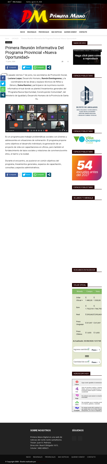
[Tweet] (27, 67)
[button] (99, 32)
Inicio (7, 38)
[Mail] (100, 2)
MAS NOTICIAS (56, 32)
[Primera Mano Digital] (53, 16)
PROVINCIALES (44, 32)
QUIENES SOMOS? (70, 32)
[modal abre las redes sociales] (49, 67)
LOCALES (15, 38)
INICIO (22, 32)
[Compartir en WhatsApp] (39, 67)
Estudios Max (41, 461)
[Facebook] (95, 2)
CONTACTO (83, 32)
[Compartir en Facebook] (11, 67)
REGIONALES (31, 32)
